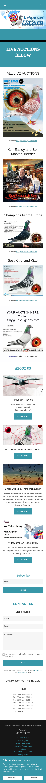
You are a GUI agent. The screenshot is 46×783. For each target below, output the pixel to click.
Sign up (23, 590)
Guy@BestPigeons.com (26, 141)
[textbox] (23, 581)
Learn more (23, 416)
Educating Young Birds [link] (23, 752)
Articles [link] (23, 749)
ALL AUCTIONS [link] (23, 738)
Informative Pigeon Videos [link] (23, 746)
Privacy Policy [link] (38, 670)
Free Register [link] (23, 740)
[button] (7, 5)
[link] (41, 5)
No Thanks (12, 778)
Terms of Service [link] (22, 672)
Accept (34, 778)
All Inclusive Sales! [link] (23, 743)
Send (23, 663)
